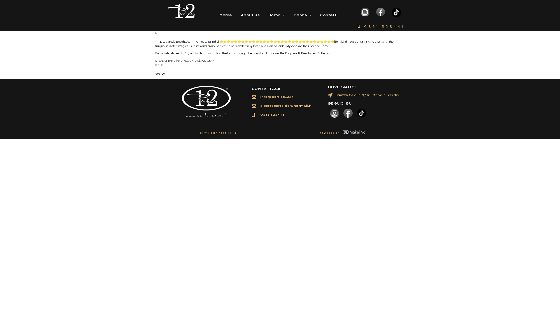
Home (225, 15)
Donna (300, 15)
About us (250, 15)
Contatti (328, 15)
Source (160, 73)
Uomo (274, 15)
